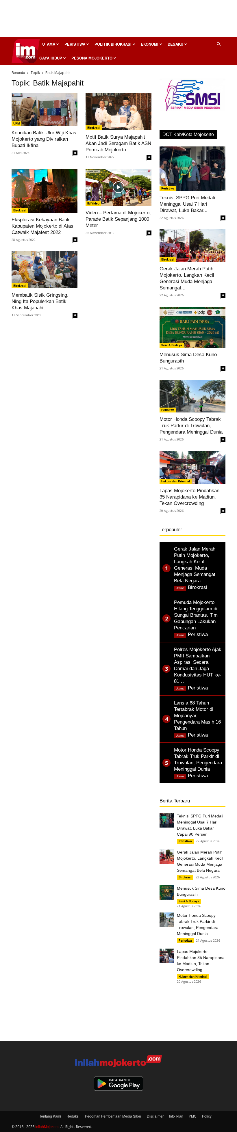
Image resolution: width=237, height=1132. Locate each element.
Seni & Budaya (171, 345)
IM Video (93, 203)
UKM (16, 123)
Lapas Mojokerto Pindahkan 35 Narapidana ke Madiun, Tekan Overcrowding (189, 497)
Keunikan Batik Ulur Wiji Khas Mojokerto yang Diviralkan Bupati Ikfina (44, 139)
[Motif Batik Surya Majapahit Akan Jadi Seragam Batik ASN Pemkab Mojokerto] (118, 111)
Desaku (175, 44)
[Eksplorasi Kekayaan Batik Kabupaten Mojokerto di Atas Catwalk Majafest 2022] (44, 191)
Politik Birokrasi (113, 44)
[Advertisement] (118, 20)
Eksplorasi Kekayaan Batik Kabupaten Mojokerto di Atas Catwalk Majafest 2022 (42, 226)
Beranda (18, 72)
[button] (218, 44)
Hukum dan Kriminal (175, 481)
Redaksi (72, 1116)
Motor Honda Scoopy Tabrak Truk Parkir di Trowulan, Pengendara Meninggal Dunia (191, 426)
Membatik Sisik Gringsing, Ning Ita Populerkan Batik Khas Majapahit (40, 301)
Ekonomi (149, 44)
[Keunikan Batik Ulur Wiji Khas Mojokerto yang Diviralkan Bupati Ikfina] (44, 109)
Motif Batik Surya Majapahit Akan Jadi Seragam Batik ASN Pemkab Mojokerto (118, 143)
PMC (193, 1116)
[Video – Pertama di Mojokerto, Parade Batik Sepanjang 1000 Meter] (118, 187)
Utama (48, 44)
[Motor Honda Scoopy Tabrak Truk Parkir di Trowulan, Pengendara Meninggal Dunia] (192, 396)
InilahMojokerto (47, 1126)
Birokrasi (93, 128)
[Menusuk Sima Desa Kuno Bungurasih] (192, 327)
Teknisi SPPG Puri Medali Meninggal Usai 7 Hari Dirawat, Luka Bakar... (187, 204)
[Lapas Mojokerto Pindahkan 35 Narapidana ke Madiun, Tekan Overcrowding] (192, 467)
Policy (207, 1116)
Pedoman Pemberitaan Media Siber (113, 1116)
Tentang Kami (50, 1116)
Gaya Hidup (50, 58)
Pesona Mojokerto (91, 58)
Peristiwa (74, 44)
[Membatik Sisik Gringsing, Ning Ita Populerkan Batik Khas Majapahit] (44, 269)
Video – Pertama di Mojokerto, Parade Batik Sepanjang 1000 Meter (118, 219)
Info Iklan (176, 1116)
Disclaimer (155, 1116)
